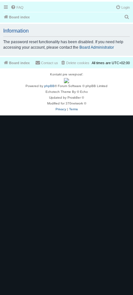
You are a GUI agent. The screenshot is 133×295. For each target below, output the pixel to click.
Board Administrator (96, 47)
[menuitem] (17, 7)
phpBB (49, 86)
